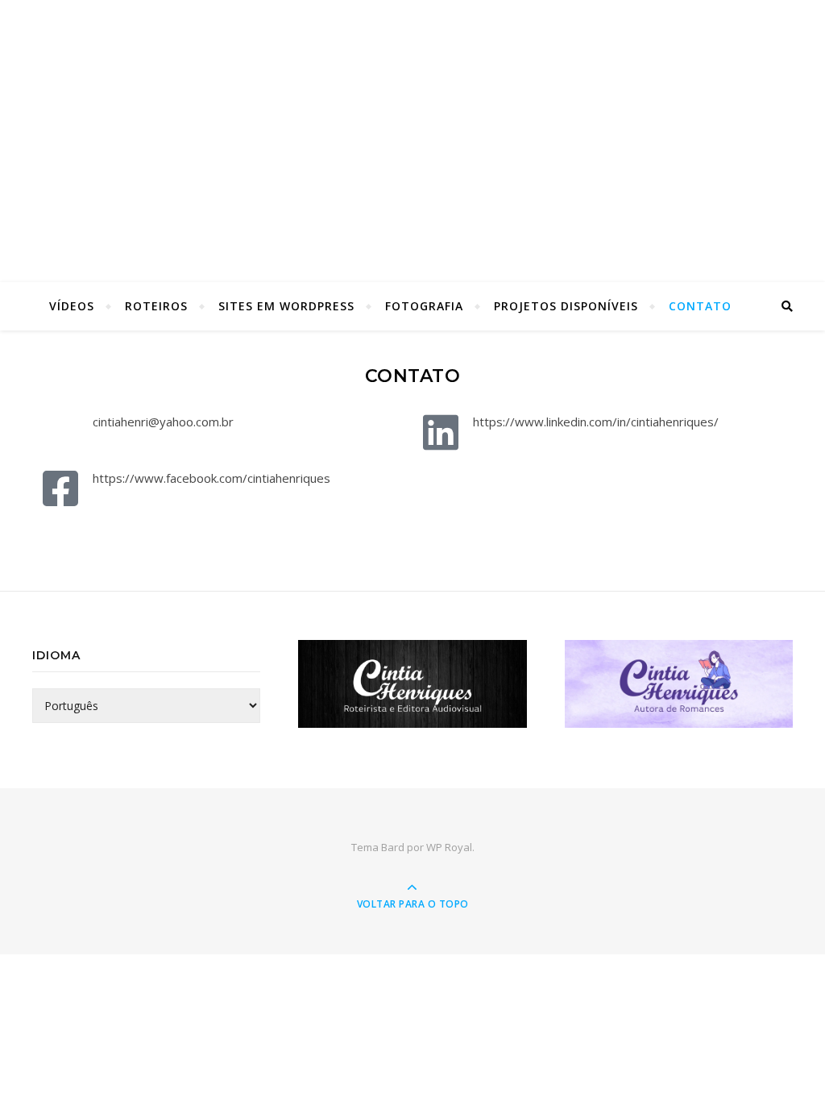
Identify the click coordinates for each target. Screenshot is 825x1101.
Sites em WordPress (286, 306)
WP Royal (449, 847)
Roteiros (156, 306)
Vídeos (71, 306)
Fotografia (424, 306)
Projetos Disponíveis (566, 306)
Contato (700, 306)
